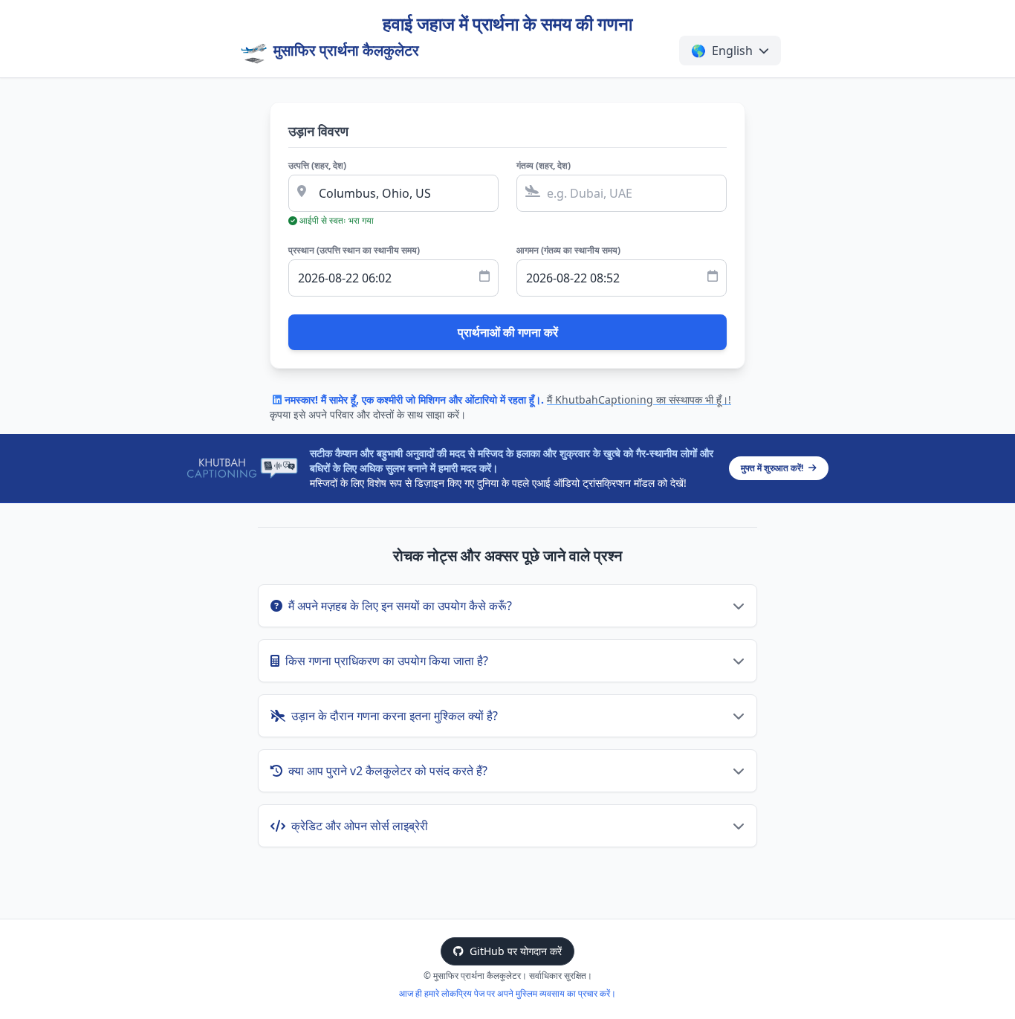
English (722, 50)
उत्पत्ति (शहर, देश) (317, 166)
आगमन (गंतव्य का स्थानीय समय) (568, 250)
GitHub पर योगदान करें (516, 951)
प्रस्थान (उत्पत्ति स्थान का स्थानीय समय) (354, 250)
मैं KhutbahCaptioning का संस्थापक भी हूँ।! (639, 399)
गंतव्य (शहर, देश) (543, 166)
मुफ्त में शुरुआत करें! (773, 468)
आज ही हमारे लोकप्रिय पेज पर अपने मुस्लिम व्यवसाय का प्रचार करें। (507, 993)
